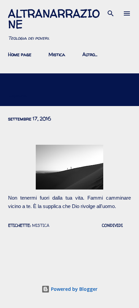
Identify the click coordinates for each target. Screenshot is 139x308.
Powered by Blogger (74, 289)
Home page (19, 54)
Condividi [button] (112, 225)
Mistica (57, 54)
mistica (40, 225)
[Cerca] (111, 12)
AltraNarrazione (54, 19)
